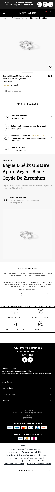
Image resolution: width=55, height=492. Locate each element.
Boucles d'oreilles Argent (38, 282)
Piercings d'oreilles (38, 18)
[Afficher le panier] (50, 13)
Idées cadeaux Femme (25, 279)
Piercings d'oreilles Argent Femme (27, 295)
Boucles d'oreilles (20, 18)
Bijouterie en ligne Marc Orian (11, 306)
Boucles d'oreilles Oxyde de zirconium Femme (37, 284)
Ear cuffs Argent (30, 290)
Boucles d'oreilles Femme (22, 282)
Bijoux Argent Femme (39, 276)
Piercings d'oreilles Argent (42, 293)
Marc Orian (6, 18)
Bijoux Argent (22, 273)
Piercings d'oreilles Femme (25, 293)
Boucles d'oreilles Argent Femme (35, 286)
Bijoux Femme (12, 273)
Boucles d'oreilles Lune (17, 286)
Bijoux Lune (27, 276)
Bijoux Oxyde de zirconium (35, 273)
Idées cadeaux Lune (40, 279)
